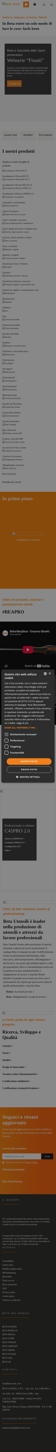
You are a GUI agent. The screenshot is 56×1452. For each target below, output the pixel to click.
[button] (28, 727)
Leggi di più (22, 722)
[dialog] (28, 726)
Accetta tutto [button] (29, 761)
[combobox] (45, 673)
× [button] (49, 673)
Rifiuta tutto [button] (29, 769)
